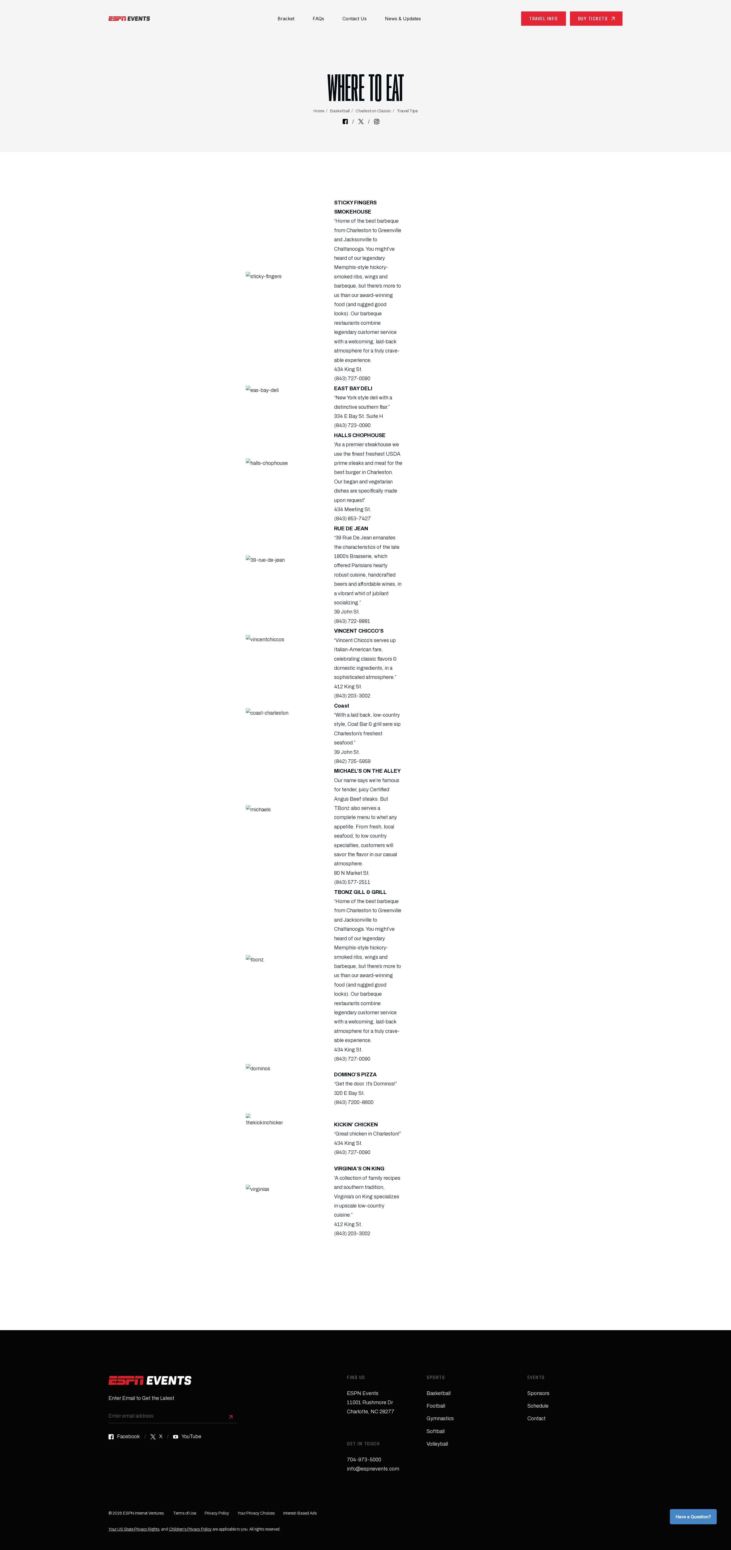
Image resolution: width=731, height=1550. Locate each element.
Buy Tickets (593, 19)
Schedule (538, 1406)
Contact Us (354, 18)
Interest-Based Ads (300, 1513)
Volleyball (437, 1444)
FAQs (318, 18)
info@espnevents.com (373, 1469)
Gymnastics (440, 1418)
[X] (361, 121)
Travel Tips (407, 111)
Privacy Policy (217, 1513)
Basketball (340, 111)
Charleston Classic (373, 111)
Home (319, 111)
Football (436, 1406)
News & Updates (403, 18)
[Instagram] (376, 121)
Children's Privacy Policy (190, 1529)
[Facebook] (345, 121)
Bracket (286, 18)
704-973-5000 (364, 1460)
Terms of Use (184, 1513)
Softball (436, 1431)
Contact (536, 1418)
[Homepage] (129, 18)
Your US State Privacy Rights (134, 1529)
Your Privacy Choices (256, 1513)
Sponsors (538, 1393)
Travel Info (543, 19)
